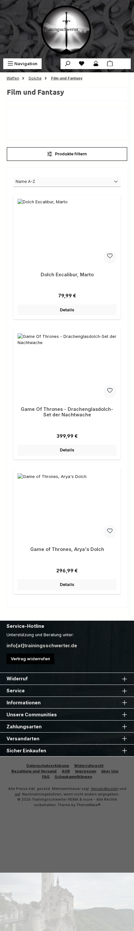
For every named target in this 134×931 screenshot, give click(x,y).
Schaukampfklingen (73, 776)
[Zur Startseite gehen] (67, 29)
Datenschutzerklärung (47, 765)
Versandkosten (104, 788)
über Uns (109, 771)
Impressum (85, 771)
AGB (66, 771)
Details (67, 309)
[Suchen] (67, 63)
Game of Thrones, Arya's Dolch (67, 549)
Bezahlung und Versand (34, 771)
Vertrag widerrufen (30, 658)
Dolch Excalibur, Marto (67, 274)
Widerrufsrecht (88, 765)
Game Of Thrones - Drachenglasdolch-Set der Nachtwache (67, 412)
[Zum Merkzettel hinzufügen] (109, 257)
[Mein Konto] (96, 63)
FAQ (45, 776)
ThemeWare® (88, 805)
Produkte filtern (70, 153)
